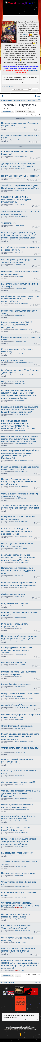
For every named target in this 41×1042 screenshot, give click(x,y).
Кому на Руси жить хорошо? (14, 604)
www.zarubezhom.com (21, 329)
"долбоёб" (25, 34)
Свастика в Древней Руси (13, 662)
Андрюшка (18, 617)
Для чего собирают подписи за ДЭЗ (18, 782)
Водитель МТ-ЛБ (19, 930)
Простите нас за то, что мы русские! (18, 873)
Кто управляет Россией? (12, 360)
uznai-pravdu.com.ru (20, 1031)
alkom (16, 784)
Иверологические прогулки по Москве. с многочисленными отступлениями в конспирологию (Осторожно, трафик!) (20, 439)
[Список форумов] (9, 32)
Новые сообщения (8, 86)
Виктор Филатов (19, 821)
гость (16, 276)
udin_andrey (18, 587)
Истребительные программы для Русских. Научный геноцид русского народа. (18, 570)
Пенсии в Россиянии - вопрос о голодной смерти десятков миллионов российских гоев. (19, 481)
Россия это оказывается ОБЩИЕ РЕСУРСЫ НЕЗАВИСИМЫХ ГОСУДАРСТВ (16, 324)
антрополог (18, 548)
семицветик (18, 156)
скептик (17, 855)
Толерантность (8, 223)
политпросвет (19, 127)
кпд (16, 140)
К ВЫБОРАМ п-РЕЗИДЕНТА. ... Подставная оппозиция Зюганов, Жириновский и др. (17, 531)
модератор (18, 907)
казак (16, 719)
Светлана (17, 942)
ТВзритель (18, 288)
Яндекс (35, 90)
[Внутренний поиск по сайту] (30, 89)
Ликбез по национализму (13, 594)
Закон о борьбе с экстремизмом (16, 684)
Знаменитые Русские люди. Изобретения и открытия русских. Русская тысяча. (17, 199)
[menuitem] (37, 96)
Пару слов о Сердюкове (12, 381)
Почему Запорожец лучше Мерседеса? (20, 176)
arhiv (16, 239)
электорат (18, 341)
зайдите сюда (33, 70)
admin (17, 970)
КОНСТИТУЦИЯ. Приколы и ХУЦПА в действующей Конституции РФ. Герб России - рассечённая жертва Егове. (19, 235)
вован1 (17, 225)
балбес (17, 400)
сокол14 (17, 168)
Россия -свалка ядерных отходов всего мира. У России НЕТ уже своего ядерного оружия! (20, 736)
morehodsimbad (19, 809)
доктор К (17, 315)
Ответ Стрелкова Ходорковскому (17, 726)
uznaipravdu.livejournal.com (12, 1029)
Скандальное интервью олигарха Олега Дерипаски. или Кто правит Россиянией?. (20, 793)
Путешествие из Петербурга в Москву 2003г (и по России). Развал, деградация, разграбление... (19, 841)
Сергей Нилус (19, 919)
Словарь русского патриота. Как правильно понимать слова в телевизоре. (16, 650)
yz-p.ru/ (27, 1029)
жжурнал (17, 383)
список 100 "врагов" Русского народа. (19, 705)
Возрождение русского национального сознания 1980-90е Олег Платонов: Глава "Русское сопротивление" (19, 409)
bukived (17, 190)
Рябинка (17, 264)
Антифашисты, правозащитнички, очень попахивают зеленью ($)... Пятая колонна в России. (20, 298)
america (17, 664)
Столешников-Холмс (31, 1019)
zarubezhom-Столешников (30, 82)
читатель (17, 686)
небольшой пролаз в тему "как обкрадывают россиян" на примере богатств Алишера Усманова (18, 557)
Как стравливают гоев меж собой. (17, 853)
